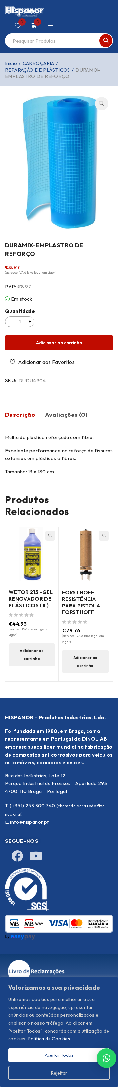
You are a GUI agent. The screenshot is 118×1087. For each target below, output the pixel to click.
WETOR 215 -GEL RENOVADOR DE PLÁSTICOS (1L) (31, 598)
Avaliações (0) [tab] (66, 414)
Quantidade (20, 311)
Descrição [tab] (20, 414)
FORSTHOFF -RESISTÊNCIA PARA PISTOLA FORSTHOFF (81, 602)
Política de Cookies (49, 1039)
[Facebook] (17, 856)
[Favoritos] (43, 362)
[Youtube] (36, 856)
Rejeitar (59, 1073)
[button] (101, 103)
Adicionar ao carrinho (59, 342)
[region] (59, 1032)
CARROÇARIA (38, 63)
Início (11, 63)
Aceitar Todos (59, 1055)
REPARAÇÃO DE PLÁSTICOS (37, 70)
